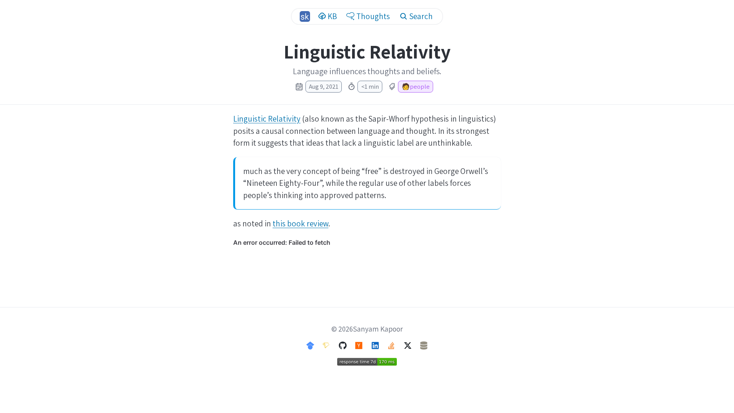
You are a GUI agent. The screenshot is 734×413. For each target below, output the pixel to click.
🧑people (416, 86)
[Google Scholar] (310, 345)
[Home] (305, 16)
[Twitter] (408, 345)
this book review (300, 223)
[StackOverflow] (391, 345)
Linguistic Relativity (266, 119)
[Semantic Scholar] (326, 345)
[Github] (343, 345)
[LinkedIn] (375, 345)
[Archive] (424, 345)
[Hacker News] (359, 345)
